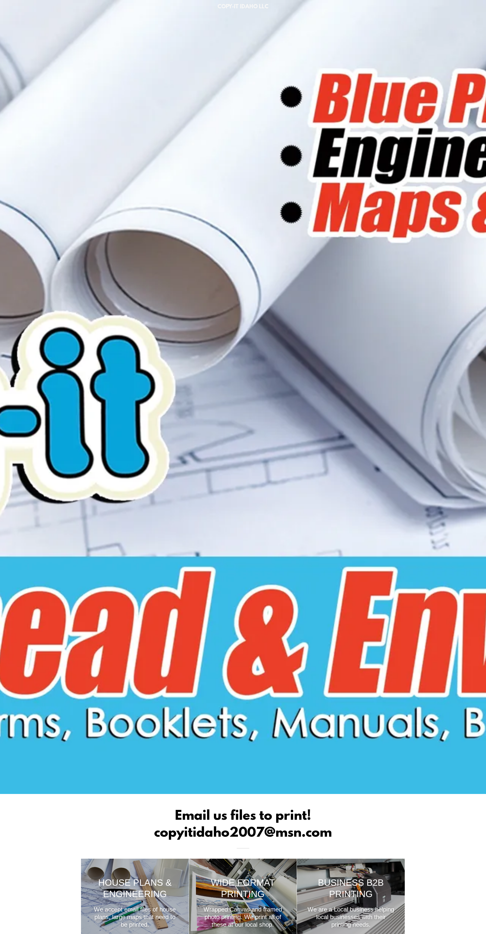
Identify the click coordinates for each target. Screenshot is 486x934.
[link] (243, 6)
